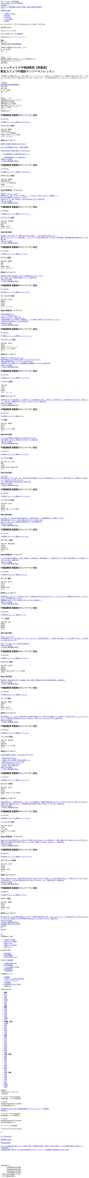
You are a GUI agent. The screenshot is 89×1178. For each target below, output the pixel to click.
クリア (3, 109)
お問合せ (7, 21)
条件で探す (4, 86)
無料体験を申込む (6, 27)
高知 (5, 1070)
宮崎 (5, 1083)
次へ (2, 934)
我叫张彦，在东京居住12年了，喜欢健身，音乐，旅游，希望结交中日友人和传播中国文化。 (33, 680)
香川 (5, 1067)
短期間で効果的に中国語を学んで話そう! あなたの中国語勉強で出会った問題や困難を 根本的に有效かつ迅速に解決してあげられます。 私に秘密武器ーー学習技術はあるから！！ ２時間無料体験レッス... (16, 150)
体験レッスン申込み (10, 945)
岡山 (5, 1059)
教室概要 (7, 977)
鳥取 (5, 1056)
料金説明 (7, 15)
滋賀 (5, 1014)
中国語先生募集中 (36, 7)
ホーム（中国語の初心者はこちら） (12, 1146)
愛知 (5, 1052)
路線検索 (14, 44)
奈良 (5, 1016)
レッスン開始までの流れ (11, 967)
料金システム (8, 943)
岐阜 (5, 1049)
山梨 (5, 1045)
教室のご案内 (26, 7)
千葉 (5, 998)
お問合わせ (7, 986)
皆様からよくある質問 (62, 1146)
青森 (5, 1025)
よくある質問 (8, 19)
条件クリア (4, 42)
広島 (5, 1061)
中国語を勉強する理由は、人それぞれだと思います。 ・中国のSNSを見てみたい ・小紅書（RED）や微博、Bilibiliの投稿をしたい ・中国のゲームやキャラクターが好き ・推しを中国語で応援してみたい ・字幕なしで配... (17, 760)
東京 (5, 994)
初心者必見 (7, 953)
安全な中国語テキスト (11, 957)
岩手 (5, 1027)
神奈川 (6, 1000)
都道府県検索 (5, 84)
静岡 (5, 1050)
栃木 (5, 1003)
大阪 (5, 1009)
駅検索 (19, 44)
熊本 (5, 1079)
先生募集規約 (8, 969)
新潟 (5, 1038)
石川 (5, 1041)
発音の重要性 (8, 955)
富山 (5, 1039)
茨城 (5, 1001)
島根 (5, 1058)
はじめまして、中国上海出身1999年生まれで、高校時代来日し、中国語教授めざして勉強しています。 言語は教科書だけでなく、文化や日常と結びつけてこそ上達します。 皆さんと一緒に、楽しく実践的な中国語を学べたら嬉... (33, 520)
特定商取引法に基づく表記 (12, 984)
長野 (5, 1047)
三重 (5, 1012)
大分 (5, 1081)
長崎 (5, 1078)
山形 (5, 1032)
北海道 (6, 1023)
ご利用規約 (7, 982)
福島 (5, 1034)
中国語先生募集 (5, 10)
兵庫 (5, 1010)
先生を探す (7, 17)
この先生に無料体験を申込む (10, 161)
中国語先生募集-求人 (10, 963)
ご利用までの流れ (9, 14)
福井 (5, 1043)
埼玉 (5, 996)
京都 (5, 1019)
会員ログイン (5, 7)
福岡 (5, 1074)
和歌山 (6, 1018)
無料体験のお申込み (15, 7)
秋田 (5, 1029)
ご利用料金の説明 (37, 1146)
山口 (5, 1063)
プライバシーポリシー (11, 980)
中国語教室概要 (22, 1109)
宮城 (5, 1030)
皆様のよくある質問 (10, 941)
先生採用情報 (8, 965)
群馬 (5, 1005)
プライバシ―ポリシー (37, 1149)
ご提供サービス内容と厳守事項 (14, 979)
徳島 (5, 1065)
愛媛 (5, 1068)
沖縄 (5, 1087)
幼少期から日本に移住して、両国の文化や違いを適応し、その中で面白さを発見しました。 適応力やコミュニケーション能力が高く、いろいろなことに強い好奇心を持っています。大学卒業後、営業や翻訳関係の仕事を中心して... (44, 237)
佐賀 (5, 1076)
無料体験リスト (5, 5)
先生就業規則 (8, 970)
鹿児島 (6, 1085)
